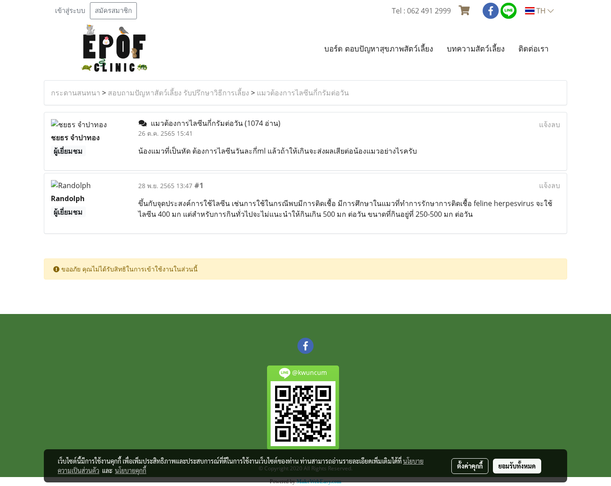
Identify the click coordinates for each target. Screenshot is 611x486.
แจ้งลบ (549, 124)
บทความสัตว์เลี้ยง (476, 48)
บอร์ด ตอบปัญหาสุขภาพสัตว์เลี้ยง (378, 48)
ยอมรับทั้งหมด (517, 466)
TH (541, 11)
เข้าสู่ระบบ (70, 11)
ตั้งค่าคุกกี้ (470, 466)
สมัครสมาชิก (113, 11)
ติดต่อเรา (533, 48)
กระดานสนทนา (75, 93)
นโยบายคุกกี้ (130, 470)
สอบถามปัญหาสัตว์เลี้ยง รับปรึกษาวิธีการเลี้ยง (178, 93)
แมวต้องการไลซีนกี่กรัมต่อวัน (303, 93)
